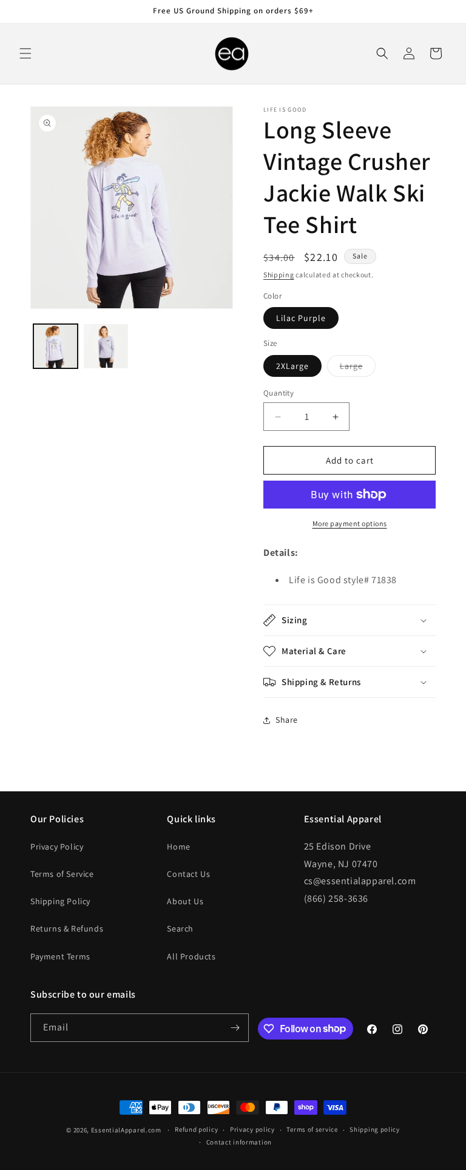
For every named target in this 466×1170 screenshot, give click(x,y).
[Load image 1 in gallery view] (55, 346)
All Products (191, 956)
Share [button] (286, 719)
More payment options (349, 523)
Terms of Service (62, 873)
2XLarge (292, 365)
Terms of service (311, 1129)
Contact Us (188, 873)
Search (180, 928)
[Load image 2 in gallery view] (106, 346)
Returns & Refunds (66, 928)
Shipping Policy (60, 901)
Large (358, 368)
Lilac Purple (301, 318)
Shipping (278, 274)
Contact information (239, 1142)
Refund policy (196, 1129)
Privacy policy (252, 1129)
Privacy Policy (56, 846)
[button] (25, 53)
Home (178, 846)
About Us (185, 901)
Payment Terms (60, 956)
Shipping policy (375, 1129)
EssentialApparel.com (126, 1130)
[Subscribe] (234, 1027)
